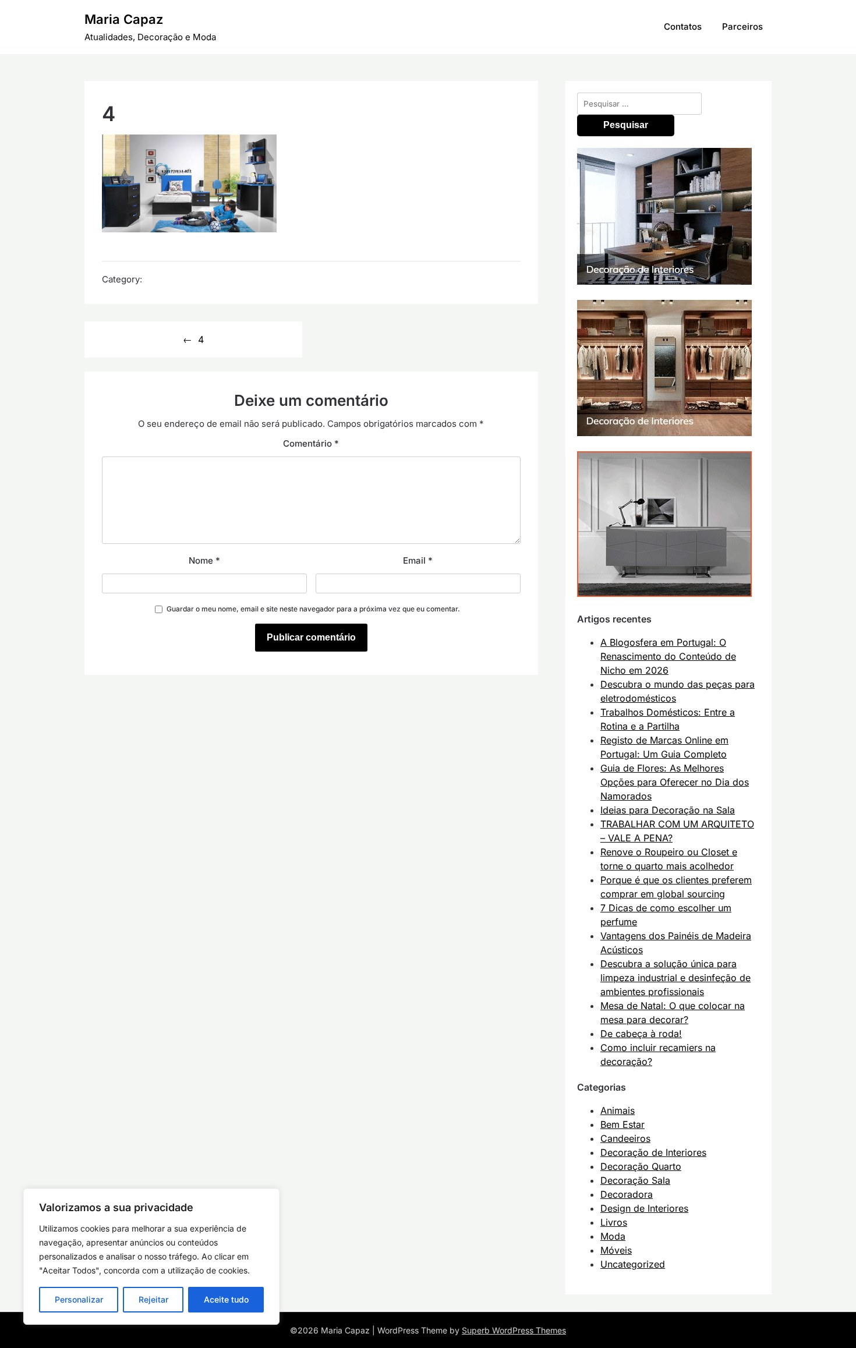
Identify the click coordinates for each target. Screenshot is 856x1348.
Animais (617, 1110)
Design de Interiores (644, 1208)
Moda (612, 1236)
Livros (613, 1222)
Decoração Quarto (640, 1166)
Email (418, 560)
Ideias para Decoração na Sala (667, 810)
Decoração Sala (635, 1180)
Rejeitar (153, 1299)
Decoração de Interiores (653, 1152)
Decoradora (626, 1194)
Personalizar (79, 1299)
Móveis (616, 1250)
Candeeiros (625, 1138)
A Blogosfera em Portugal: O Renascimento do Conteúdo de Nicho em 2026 (668, 656)
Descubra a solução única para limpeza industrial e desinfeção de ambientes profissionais (675, 977)
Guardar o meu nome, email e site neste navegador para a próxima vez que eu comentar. (313, 608)
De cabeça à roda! (641, 1033)
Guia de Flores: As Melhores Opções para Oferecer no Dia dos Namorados (674, 782)
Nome (204, 560)
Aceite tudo (226, 1299)
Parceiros (742, 26)
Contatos (683, 26)
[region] (151, 1256)
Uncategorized (632, 1264)
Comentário (311, 443)
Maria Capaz (123, 19)
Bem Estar (622, 1124)
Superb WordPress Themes (514, 1330)
